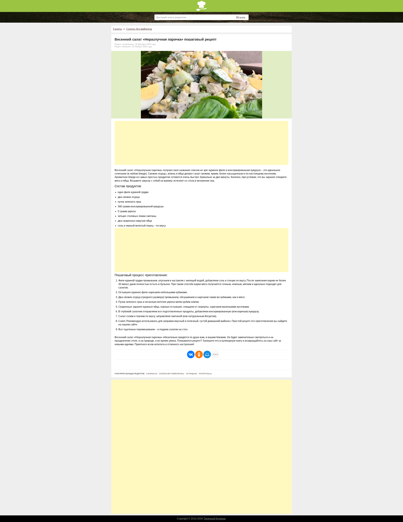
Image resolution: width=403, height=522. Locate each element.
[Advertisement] (201, 143)
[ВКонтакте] (191, 354)
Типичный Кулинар (215, 518)
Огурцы (191, 374)
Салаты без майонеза (139, 29)
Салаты (117, 29)
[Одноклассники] (199, 354)
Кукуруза (205, 374)
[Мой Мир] (207, 354)
